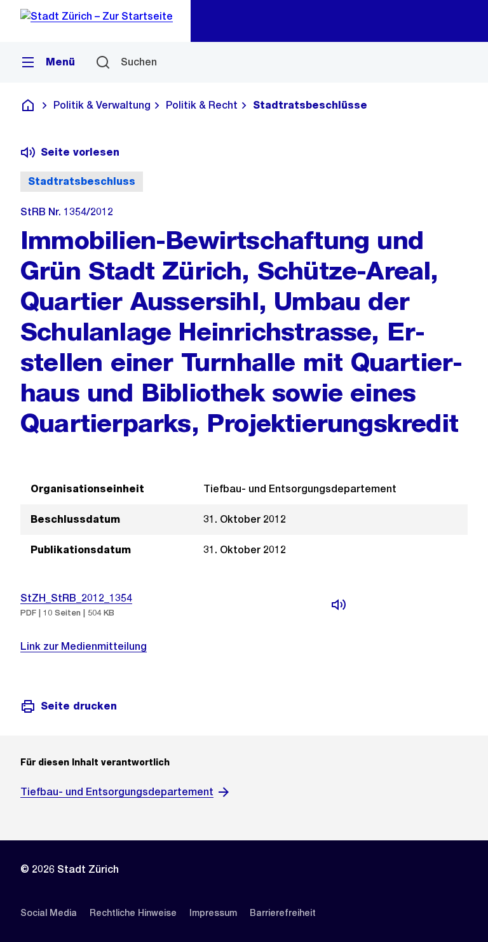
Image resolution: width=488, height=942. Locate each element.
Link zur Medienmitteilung (83, 646)
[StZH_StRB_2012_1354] (339, 605)
